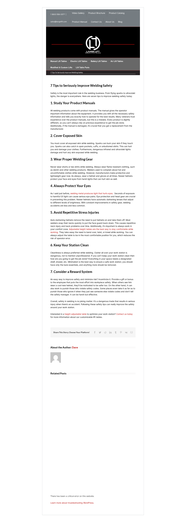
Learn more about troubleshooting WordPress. (72, 503)
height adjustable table (75, 314)
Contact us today (124, 314)
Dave (75, 347)
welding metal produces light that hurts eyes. (91, 193)
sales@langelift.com (58, 21)
